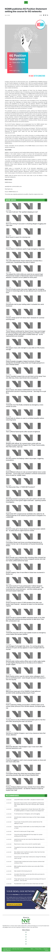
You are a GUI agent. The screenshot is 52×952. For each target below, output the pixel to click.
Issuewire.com (24, 81)
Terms (32, 948)
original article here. (38, 194)
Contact (46, 950)
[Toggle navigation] (26, 2)
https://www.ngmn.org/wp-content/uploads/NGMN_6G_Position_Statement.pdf (23, 125)
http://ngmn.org (8, 189)
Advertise (45, 948)
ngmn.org (12, 147)
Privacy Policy (38, 948)
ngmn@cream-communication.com (13, 186)
